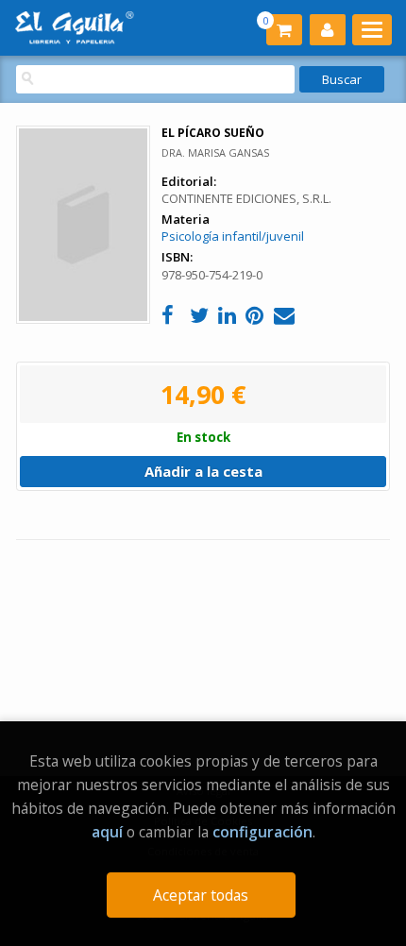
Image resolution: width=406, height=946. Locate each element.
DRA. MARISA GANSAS (215, 152)
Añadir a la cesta (203, 471)
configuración (262, 831)
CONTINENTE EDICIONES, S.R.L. (246, 198)
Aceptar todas (200, 895)
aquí (107, 831)
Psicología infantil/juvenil (232, 236)
